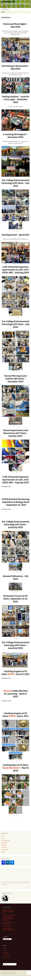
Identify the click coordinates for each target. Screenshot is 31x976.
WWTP (10, 674)
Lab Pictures (4, 847)
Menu (2, 12)
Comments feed (6, 955)
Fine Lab (7, 691)
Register (5, 948)
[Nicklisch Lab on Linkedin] (8, 862)
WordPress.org (6, 957)
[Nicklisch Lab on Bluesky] (12, 862)
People (3, 838)
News (2, 836)
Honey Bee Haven (11, 768)
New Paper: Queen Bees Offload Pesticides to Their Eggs (8, 911)
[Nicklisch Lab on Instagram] (3, 862)
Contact (3, 851)
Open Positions (4, 849)
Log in (4, 950)
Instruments (4, 845)
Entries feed (5, 952)
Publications (4, 842)
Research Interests (5, 840)
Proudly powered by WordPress (8, 973)
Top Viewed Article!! (7, 926)
